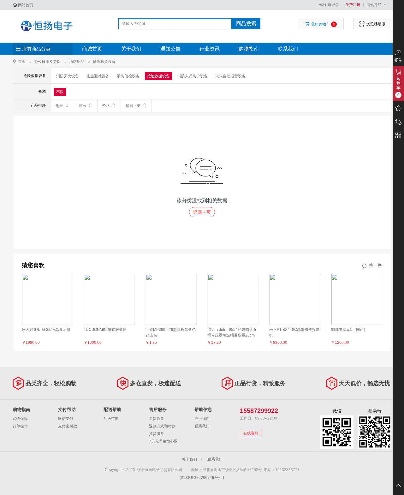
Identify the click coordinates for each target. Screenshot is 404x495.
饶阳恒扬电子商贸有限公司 (46, 25)
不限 (60, 92)
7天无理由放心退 (163, 441)
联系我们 (288, 48)
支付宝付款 (67, 426)
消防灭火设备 (67, 76)
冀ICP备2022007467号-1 (202, 477)
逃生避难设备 (97, 76)
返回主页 (202, 212)
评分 (82, 106)
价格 (106, 106)
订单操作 (20, 426)
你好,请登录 (329, 5)
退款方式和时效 (162, 426)
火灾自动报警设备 (230, 76)
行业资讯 (209, 48)
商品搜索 (246, 23)
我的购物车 (323, 24)
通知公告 (170, 48)
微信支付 (65, 418)
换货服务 (156, 434)
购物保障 (20, 418)
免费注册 (352, 5)
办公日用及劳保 (47, 61)
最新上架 (133, 106)
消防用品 (76, 61)
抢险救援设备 (104, 61)
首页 (22, 61)
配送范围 (111, 418)
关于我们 (131, 48)
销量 (59, 106)
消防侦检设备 (128, 76)
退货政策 (156, 418)
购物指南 (249, 48)
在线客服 (250, 433)
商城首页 (92, 48)
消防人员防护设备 (192, 76)
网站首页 (25, 5)
